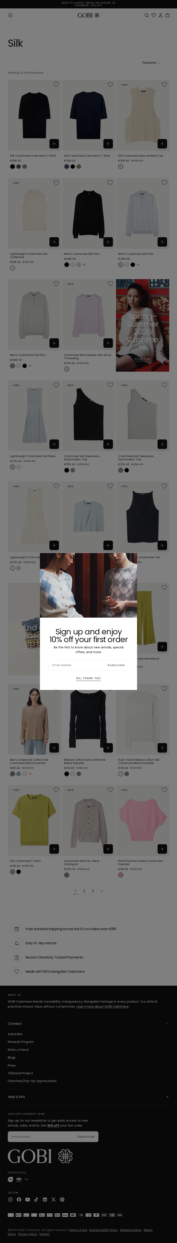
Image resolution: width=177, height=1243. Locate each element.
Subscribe (116, 665)
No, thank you (88, 678)
